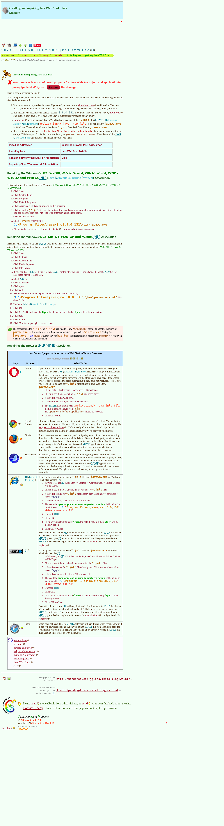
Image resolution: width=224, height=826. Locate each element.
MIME (99, 119)
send (85, 703)
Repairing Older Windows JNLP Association (33, 164)
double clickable (23, 647)
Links (64, 158)
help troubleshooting (25, 651)
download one (86, 105)
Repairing (18, 119)
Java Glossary (40, 55)
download (114, 112)
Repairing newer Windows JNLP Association (34, 158)
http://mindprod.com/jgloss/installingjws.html (94, 678)
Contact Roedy (33, 708)
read (34, 703)
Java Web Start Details (74, 151)
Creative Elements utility (44, 228)
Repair (53, 87)
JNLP (42, 178)
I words (57, 55)
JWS (118, 134)
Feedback (7, 728)
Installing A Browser (20, 145)
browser (18, 643)
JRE (16, 665)
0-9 (6, 50)
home (24, 55)
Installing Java (17, 151)
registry (43, 545)
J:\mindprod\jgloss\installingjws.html (87, 690)
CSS (59, 371)
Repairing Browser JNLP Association (82, 145)
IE (26, 477)
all (92, 50)
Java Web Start (22, 662)
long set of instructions (51, 427)
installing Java (21, 658)
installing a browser (24, 654)
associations (92, 541)
